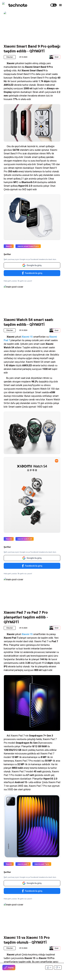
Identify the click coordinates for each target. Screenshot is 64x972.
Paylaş (11, 967)
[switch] (53, 5)
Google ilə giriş (34, 265)
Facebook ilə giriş (33, 273)
